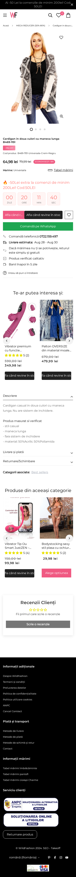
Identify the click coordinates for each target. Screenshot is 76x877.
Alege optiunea (56, 573)
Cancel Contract (12, 711)
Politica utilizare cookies (17, 699)
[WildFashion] (13, 15)
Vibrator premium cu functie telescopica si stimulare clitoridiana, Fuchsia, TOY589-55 (19, 348)
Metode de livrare (13, 730)
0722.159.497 (48, 236)
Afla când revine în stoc (14, 215)
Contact (7, 748)
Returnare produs (20, 834)
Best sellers (39, 472)
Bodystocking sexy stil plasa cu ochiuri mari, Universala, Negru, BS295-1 (56, 546)
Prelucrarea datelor (14, 687)
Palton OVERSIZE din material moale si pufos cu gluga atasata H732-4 (55, 348)
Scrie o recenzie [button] (38, 624)
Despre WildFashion (15, 675)
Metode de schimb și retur (18, 742)
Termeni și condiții (14, 681)
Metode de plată (13, 736)
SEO (46, 848)
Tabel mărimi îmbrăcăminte (20, 768)
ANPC (6, 705)
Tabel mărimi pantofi (15, 774)
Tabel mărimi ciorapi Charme (20, 779)
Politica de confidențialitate (19, 693)
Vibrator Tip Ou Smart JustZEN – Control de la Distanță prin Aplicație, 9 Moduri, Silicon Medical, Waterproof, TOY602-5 (18, 546)
